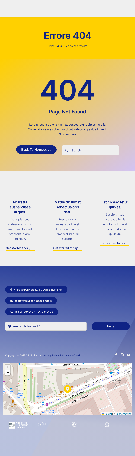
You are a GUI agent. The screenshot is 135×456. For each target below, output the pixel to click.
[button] (67, 389)
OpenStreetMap (123, 413)
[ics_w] (18, 413)
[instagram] (122, 354)
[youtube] (128, 354)
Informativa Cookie (70, 355)
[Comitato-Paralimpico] (74, 423)
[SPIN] (42, 423)
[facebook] (116, 354)
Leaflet (108, 413)
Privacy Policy (51, 355)
